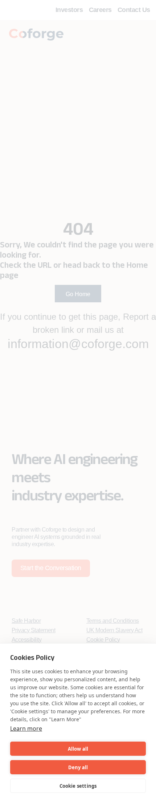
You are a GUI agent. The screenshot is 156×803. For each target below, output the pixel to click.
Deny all (78, 767)
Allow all (78, 749)
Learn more (26, 729)
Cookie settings (78, 786)
